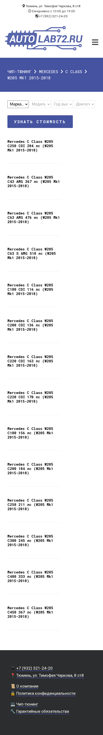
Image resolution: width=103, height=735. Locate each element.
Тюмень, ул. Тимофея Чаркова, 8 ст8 (53, 6)
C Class (73, 71)
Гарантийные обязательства (42, 711)
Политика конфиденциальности (45, 693)
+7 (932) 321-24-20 (53, 16)
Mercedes (48, 71)
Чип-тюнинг (19, 71)
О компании (27, 686)
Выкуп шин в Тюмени (51, 732)
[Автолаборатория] (44, 38)
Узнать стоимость (40, 121)
